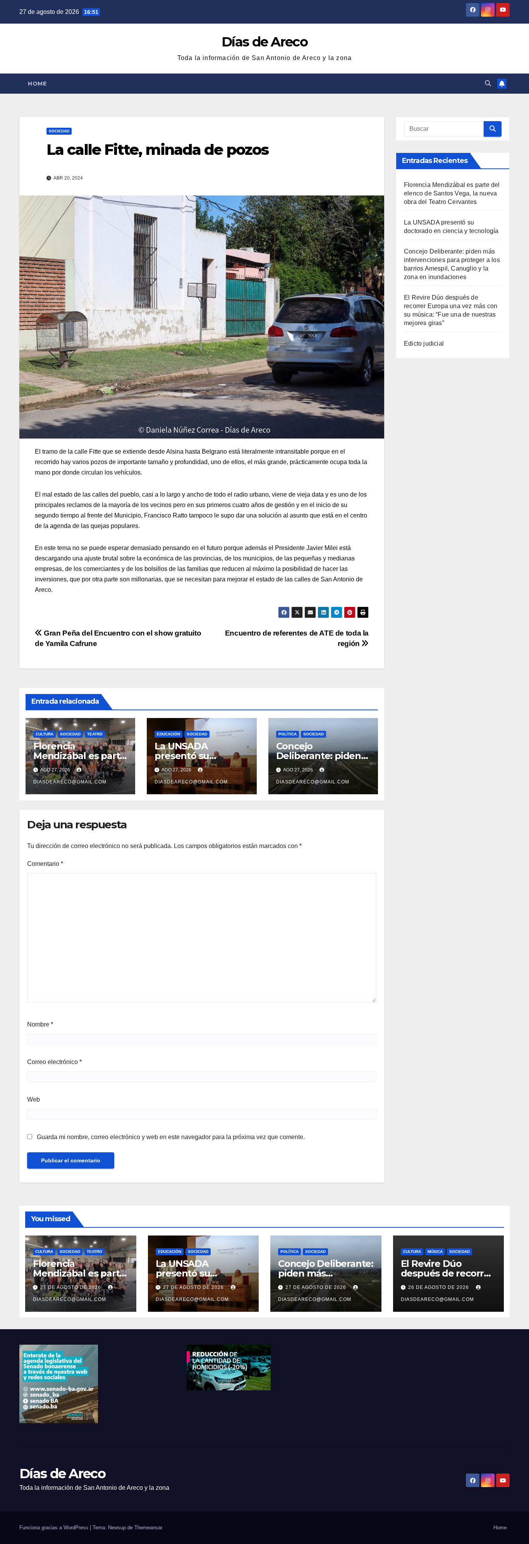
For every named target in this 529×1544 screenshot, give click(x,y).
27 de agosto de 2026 (71, 1287)
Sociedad (59, 131)
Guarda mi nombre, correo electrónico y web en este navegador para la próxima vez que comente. (171, 1137)
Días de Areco (264, 42)
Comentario (45, 863)
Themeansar (148, 1527)
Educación (168, 734)
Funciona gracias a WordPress (54, 1527)
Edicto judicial (424, 343)
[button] (488, 83)
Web (33, 1099)
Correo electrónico (54, 1062)
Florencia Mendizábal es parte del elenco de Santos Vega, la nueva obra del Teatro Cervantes (452, 193)
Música (435, 1251)
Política (287, 734)
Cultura (44, 734)
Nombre (40, 1024)
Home (37, 83)
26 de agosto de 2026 (439, 1287)
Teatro (95, 734)
